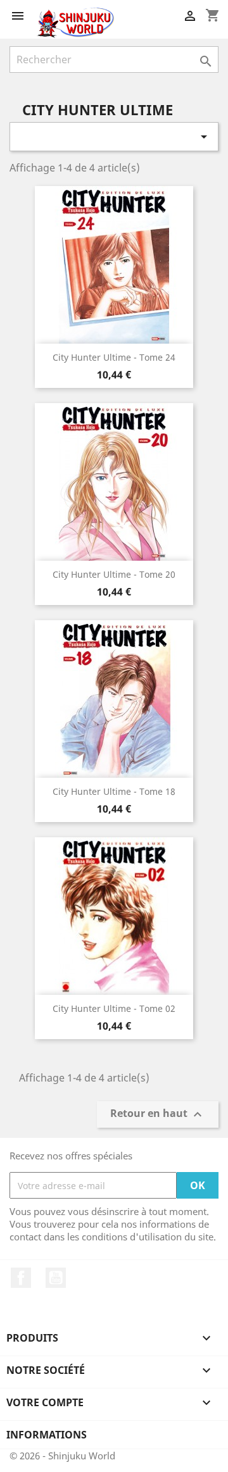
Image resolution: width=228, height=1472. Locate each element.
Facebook (21, 1278)
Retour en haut (157, 1115)
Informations (46, 1435)
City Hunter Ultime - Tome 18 (114, 791)
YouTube (56, 1278)
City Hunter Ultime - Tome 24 (114, 357)
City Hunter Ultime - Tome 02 (114, 1008)
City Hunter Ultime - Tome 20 (114, 574)
